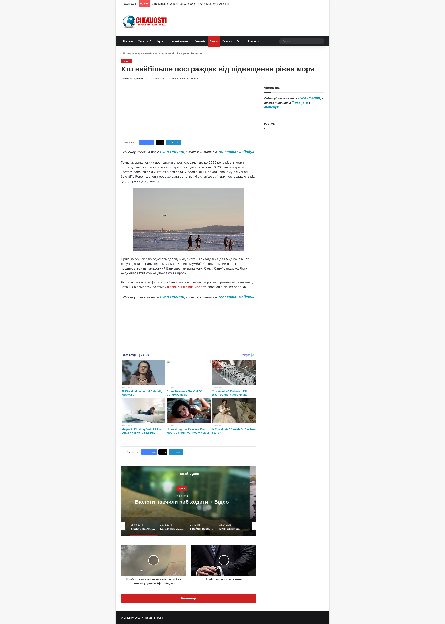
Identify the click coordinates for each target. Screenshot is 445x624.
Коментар (188, 598)
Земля (214, 41)
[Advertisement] (188, 110)
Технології (144, 41)
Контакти (253, 41)
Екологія (200, 41)
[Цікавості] (145, 21)
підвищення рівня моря (184, 287)
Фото (240, 41)
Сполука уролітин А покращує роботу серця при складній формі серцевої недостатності (201, 3)
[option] (188, 501)
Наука (159, 41)
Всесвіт (227, 41)
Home (126, 53)
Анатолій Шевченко (133, 78)
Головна (128, 41)
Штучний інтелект (179, 41)
